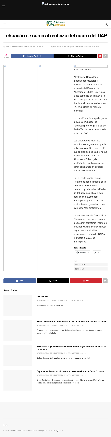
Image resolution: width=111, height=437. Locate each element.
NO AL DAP (80, 264)
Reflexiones (42, 296)
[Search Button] (106, 24)
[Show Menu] (4, 24)
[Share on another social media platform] (105, 56)
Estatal (60, 46)
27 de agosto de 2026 (74, 300)
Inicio (5, 425)
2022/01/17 (41, 46)
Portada (95, 46)
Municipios (69, 46)
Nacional (79, 46)
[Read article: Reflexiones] (17, 305)
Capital (53, 46)
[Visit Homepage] (55, 24)
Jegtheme (59, 430)
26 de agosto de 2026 (74, 375)
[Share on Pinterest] (100, 56)
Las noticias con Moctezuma (19, 46)
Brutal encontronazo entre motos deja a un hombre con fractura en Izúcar (71, 321)
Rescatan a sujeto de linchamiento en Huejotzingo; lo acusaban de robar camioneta (71, 348)
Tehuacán (79, 268)
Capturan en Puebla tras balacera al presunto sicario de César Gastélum (71, 371)
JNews (12, 430)
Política (87, 46)
